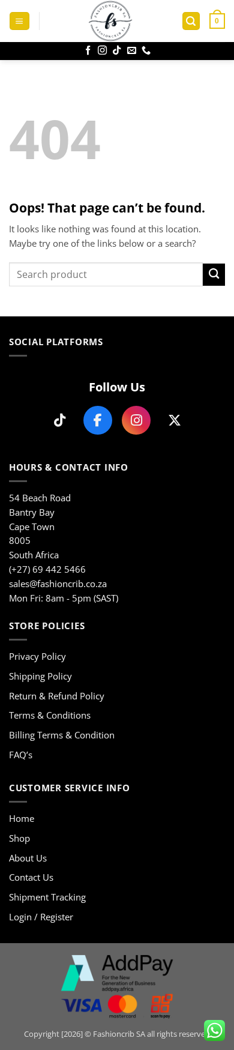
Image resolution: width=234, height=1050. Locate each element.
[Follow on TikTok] (116, 51)
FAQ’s (20, 755)
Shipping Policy (40, 676)
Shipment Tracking (47, 897)
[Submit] (214, 275)
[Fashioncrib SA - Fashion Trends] (111, 21)
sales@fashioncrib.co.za (58, 584)
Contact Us (31, 877)
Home (21, 818)
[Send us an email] (131, 51)
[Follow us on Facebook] (97, 420)
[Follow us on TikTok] (59, 420)
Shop (19, 838)
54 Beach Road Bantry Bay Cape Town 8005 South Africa (40, 526)
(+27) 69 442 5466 (47, 569)
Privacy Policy (37, 656)
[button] (19, 21)
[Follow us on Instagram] (136, 420)
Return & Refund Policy (56, 696)
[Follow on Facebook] (87, 51)
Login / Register (41, 917)
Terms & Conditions (50, 715)
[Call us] (146, 51)
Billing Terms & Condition (62, 735)
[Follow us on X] (174, 420)
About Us (28, 858)
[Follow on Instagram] (102, 51)
